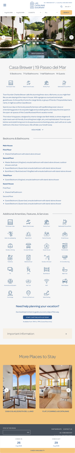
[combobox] (68, 6)
